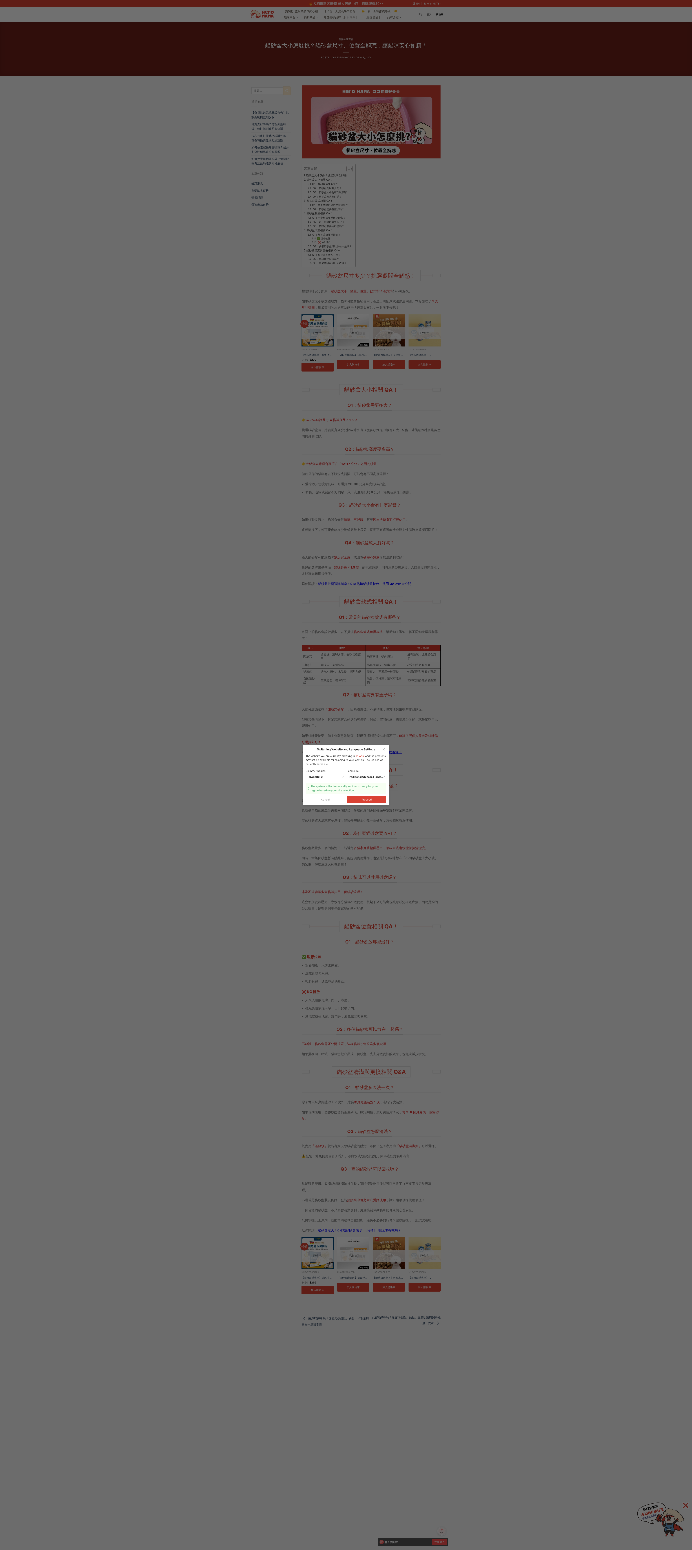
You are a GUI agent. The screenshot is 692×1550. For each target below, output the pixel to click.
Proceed (366, 799)
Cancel (325, 799)
